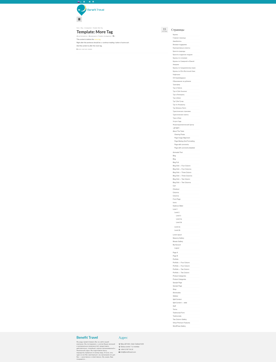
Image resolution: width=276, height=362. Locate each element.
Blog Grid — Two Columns (182, 182)
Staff (174, 306)
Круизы (175, 34)
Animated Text (178, 152)
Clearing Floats (179, 134)
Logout (176, 248)
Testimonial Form (179, 313)
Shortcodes (177, 292)
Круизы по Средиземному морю (184, 68)
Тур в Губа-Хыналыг (180, 91)
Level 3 (178, 215)
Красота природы (179, 51)
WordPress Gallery (179, 326)
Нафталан (176, 74)
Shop (174, 289)
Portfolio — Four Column (181, 262)
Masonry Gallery (178, 238)
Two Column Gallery (180, 319)
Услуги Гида (177, 121)
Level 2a (177, 227)
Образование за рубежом (182, 81)
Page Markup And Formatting (184, 141)
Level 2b (177, 230)
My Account (177, 245)
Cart (174, 186)
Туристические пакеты (181, 114)
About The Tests (178, 131)
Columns (176, 192)
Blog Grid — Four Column (182, 166)
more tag (97, 39)
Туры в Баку (177, 118)
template (90, 49)
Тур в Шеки (177, 98)
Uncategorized (107, 36)
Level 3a (179, 219)
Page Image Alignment (182, 138)
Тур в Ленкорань (178, 94)
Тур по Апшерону (179, 104)
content (79, 49)
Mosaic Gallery (178, 241)
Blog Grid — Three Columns (182, 176)
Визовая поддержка (180, 44)
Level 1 (175, 209)
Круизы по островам (180, 58)
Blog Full (176, 162)
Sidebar (175, 296)
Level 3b (179, 222)
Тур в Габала (177, 88)
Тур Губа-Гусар (178, 101)
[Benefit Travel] (96, 10)
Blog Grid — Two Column (181, 179)
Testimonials (177, 316)
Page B (175, 256)
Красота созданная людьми (182, 54)
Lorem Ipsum (177, 235)
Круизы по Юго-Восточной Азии (184, 71)
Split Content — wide (180, 303)
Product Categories (179, 276)
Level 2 (176, 212)
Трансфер (176, 84)
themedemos (83, 36)
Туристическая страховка (182, 111)
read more (84, 49)
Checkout (176, 189)
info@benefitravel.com (128, 352)
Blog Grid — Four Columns (182, 169)
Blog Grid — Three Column (182, 172)
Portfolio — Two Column (181, 269)
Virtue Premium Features (181, 323)
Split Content (177, 299)
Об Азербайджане (179, 78)
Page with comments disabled (184, 148)
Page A (175, 252)
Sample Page (177, 282)
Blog (174, 156)
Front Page (176, 199)
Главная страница (179, 38)
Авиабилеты (177, 41)
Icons (174, 202)
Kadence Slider (178, 206)
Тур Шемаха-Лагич (179, 108)
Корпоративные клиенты (181, 48)
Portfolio (175, 259)
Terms (175, 309)
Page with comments (181, 144)
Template (100, 36)
